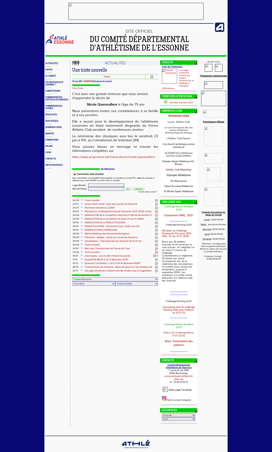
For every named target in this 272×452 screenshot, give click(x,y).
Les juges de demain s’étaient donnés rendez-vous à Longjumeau (118, 270)
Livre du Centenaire (172, 67)
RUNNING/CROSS (53, 127)
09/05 (76, 244)
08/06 (76, 233)
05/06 (76, 237)
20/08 (76, 200)
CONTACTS (50, 159)
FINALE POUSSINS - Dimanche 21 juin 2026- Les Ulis (112, 226)
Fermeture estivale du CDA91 (100, 207)
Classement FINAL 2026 (179, 215)
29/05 (76, 241)
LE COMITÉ (50, 76)
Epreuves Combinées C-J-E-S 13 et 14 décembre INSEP (112, 263)
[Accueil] (59, 44)
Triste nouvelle (92, 200)
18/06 (76, 226)
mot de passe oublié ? (147, 192)
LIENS (48, 152)
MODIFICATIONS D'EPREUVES (101, 229)
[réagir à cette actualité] (156, 200)
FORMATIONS (51, 140)
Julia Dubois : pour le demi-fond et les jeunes (107, 255)
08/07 (76, 211)
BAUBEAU (88, 81)
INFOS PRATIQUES (54, 165)
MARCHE (49, 133)
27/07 (76, 204)
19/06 (76, 222)
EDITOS (48, 70)
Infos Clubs (77, 88)
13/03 (76, 248)
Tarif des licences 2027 (181, 102)
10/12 (75, 263)
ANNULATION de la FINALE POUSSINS (105, 222)
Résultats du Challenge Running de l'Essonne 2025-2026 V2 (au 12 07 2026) (177, 233)
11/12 (75, 259)
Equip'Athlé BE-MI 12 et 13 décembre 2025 (106, 259)
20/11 (75, 270)
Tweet (106, 76)
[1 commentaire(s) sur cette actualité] (154, 256)
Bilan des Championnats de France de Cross (107, 248)
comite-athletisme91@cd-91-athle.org (178, 378)
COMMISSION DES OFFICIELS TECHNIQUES (56, 98)
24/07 (76, 207)
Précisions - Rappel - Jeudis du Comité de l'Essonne (111, 237)
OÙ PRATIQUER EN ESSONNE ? (54, 83)
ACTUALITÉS (51, 63)
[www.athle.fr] (219, 31)
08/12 (76, 267)
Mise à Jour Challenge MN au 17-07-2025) (179, 334)
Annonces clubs (178, 116)
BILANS (49, 146)
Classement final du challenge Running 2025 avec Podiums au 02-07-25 (179, 310)
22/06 (76, 215)
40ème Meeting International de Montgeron (107, 233)
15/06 (76, 229)
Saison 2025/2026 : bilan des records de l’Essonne (111, 204)
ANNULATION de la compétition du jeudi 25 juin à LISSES (114, 218)
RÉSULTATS (51, 115)
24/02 (76, 252)
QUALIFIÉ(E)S (51, 121)
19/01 (75, 255)
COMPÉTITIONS (52, 91)
